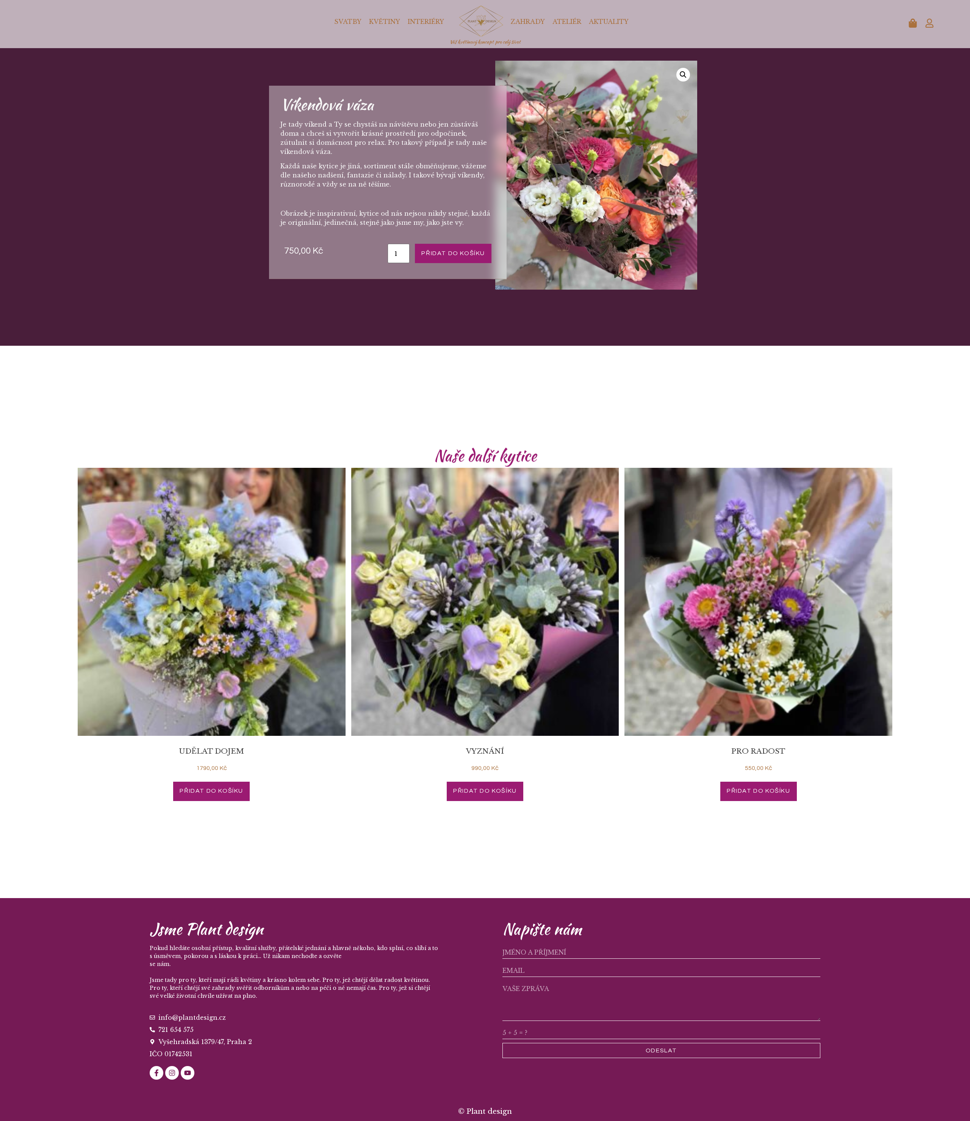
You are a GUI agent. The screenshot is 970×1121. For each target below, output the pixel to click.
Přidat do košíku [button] (211, 791)
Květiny (384, 21)
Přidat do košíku (453, 253)
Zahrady (528, 21)
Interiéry (426, 21)
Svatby (347, 21)
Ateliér (566, 21)
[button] (683, 75)
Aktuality (609, 21)
